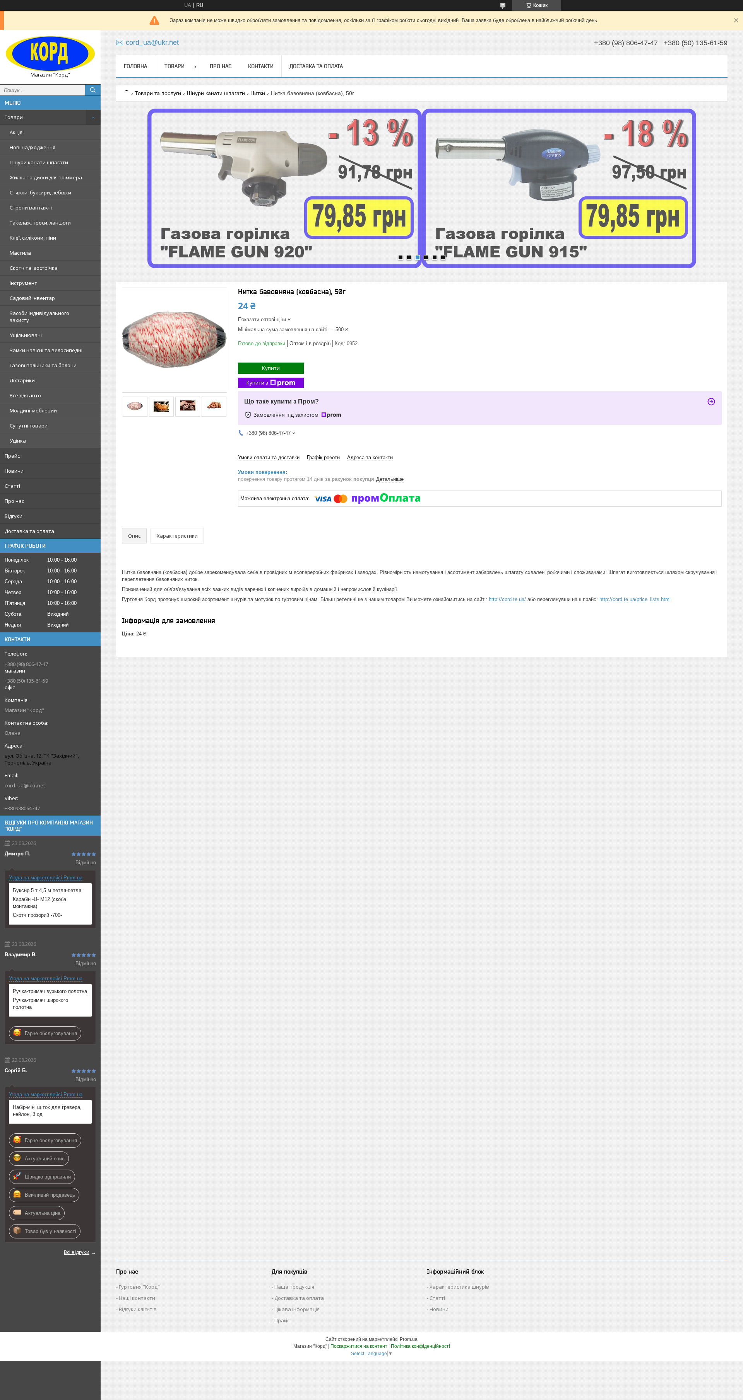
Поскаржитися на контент (358, 1346)
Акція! (17, 132)
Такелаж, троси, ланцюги (40, 222)
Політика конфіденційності (420, 1346)
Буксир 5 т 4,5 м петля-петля (47, 890)
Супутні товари (29, 425)
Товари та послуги (158, 93)
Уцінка (18, 440)
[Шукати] (93, 90)
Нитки (257, 93)
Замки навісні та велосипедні (46, 350)
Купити (271, 367)
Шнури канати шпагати (39, 162)
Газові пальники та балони (43, 365)
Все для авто (25, 395)
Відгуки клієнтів (138, 1309)
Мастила (20, 252)
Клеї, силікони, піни (33, 237)
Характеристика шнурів (459, 1286)
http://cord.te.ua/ (507, 599)
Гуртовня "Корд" (139, 1286)
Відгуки (13, 516)
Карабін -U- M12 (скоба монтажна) (39, 902)
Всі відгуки (76, 1251)
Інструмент (23, 282)
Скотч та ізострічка (34, 267)
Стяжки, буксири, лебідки (40, 192)
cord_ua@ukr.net (25, 785)
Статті (12, 485)
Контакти (261, 66)
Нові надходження (32, 147)
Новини (14, 470)
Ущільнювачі (26, 335)
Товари (14, 117)
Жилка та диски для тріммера (46, 177)
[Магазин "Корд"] (50, 54)
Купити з (257, 382)
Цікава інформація (297, 1309)
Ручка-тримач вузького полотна (50, 991)
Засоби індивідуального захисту (39, 317)
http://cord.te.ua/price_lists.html (635, 599)
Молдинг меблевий (33, 410)
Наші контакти (137, 1297)
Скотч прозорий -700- (37, 915)
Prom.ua (409, 1339)
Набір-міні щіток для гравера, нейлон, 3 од (47, 1110)
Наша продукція (294, 1286)
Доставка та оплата (29, 531)
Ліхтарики (22, 380)
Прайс (12, 455)
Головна (135, 66)
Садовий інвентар (32, 298)
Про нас (14, 500)
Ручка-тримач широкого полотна (40, 1003)
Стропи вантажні (31, 207)
